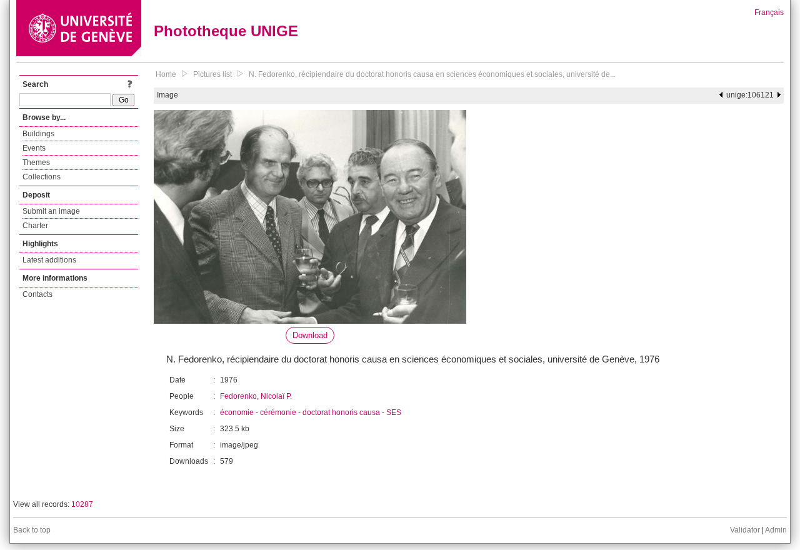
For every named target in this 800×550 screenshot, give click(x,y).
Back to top (32, 530)
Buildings (38, 133)
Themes (36, 162)
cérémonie (278, 412)
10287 (82, 504)
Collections (41, 176)
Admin (776, 530)
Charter (35, 225)
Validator (745, 530)
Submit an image (51, 211)
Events (34, 148)
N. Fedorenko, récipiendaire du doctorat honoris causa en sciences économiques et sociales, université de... (432, 74)
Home (166, 74)
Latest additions (49, 260)
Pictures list (212, 74)
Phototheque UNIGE (226, 30)
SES (393, 412)
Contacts (37, 294)
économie (237, 412)
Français (769, 12)
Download (310, 335)
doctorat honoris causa (341, 412)
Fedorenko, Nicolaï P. (256, 396)
